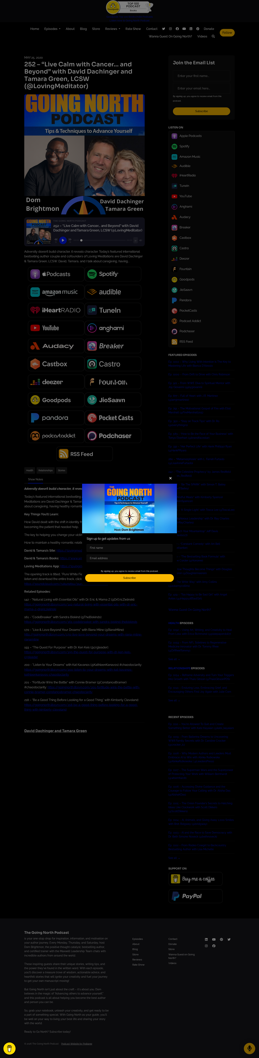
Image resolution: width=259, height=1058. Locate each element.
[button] (170, 478)
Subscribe (129, 577)
